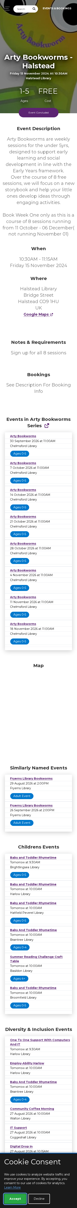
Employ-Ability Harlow (27, 1063)
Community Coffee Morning (32, 1109)
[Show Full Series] (46, 425)
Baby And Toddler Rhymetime (33, 930)
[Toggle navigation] (6, 8)
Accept (15, 1199)
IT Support (18, 1128)
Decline (39, 1199)
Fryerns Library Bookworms (31, 778)
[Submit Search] (34, 9)
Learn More (12, 1187)
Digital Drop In (21, 1146)
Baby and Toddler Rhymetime (33, 857)
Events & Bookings (57, 8)
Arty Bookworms (23, 436)
